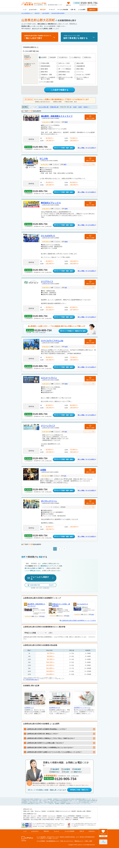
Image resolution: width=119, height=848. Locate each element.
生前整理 (43, 57)
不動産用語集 (26, 819)
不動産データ (68, 819)
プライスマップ (51, 817)
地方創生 (44, 811)
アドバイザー (85, 815)
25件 (92, 614)
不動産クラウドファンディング (63, 811)
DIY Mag (57, 819)
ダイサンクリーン (49, 501)
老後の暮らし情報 (81, 811)
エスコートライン (49, 378)
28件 (68, 615)
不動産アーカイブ (60, 817)
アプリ (62, 819)
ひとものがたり (48, 235)
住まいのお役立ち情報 (36, 819)
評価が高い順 (54, 107)
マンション (33, 815)
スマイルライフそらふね (52, 340)
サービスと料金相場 (62, 9)
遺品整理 (73, 811)
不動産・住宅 (26, 811)
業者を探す (43, 9)
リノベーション (51, 815)
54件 (43, 616)
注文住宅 (45, 815)
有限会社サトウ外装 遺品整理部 (61, 605)
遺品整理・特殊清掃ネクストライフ (57, 116)
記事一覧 (73, 9)
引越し (32, 811)
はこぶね (44, 158)
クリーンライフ (48, 425)
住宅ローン (33, 817)
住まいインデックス (42, 817)
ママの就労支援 (50, 811)
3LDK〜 (86, 107)
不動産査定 (59, 815)
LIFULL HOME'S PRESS (48, 819)
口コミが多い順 (43, 107)
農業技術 (89, 811)
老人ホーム (37, 811)
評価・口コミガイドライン (67, 841)
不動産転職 (75, 819)
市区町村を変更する (30, 47)
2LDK (80, 107)
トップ (24, 9)
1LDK (74, 107)
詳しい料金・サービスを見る (86, 147)
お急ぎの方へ (92, 9)
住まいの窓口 (26, 817)
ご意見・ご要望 (88, 841)
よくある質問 (81, 9)
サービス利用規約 (41, 841)
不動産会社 (81, 817)
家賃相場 (76, 817)
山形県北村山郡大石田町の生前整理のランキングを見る (78, 620)
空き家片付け (63, 57)
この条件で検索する (59, 90)
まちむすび (88, 817)
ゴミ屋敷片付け (76, 57)
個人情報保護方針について (53, 841)
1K (70, 107)
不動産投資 (78, 815)
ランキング (52, 9)
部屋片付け (87, 57)
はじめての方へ (33, 9)
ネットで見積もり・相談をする (75, 331)
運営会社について (79, 841)
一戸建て (39, 815)
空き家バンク (69, 817)
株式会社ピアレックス (51, 203)
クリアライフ (47, 281)
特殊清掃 (53, 57)
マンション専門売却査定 (69, 815)
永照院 (43, 470)
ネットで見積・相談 (65, 148)
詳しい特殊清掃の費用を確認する (31, 679)
